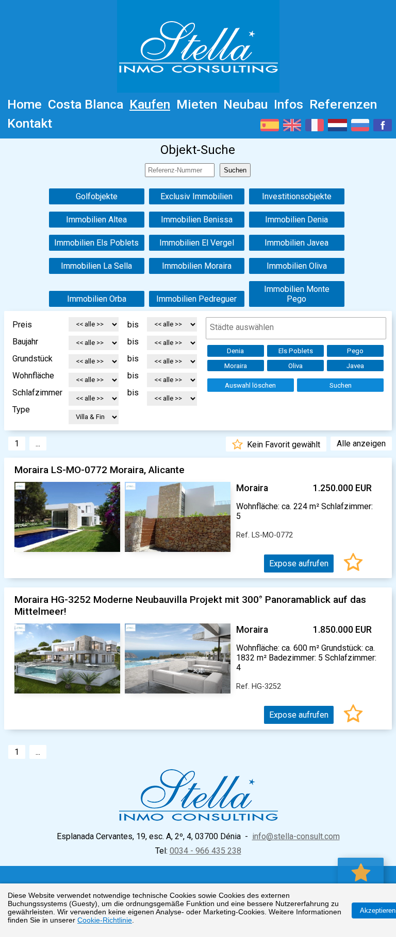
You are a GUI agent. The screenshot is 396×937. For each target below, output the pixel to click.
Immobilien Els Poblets (96, 243)
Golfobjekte (97, 196)
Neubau (245, 104)
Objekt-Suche (197, 150)
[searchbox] (297, 327)
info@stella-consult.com (296, 836)
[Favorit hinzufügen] (353, 563)
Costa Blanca (85, 104)
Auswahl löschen (250, 385)
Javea (355, 366)
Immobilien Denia (296, 219)
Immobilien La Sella (96, 266)
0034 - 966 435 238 (205, 851)
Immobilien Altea (96, 219)
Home (24, 104)
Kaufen (149, 104)
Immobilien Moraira (197, 266)
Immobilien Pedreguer (196, 299)
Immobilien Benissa (197, 219)
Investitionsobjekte (297, 196)
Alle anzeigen (361, 443)
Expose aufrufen (298, 563)
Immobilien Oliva (297, 266)
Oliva (295, 366)
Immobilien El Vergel (196, 243)
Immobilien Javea (296, 243)
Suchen (340, 385)
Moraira (235, 366)
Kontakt (29, 123)
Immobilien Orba (96, 299)
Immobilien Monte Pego (296, 294)
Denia (235, 351)
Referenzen (343, 104)
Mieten (196, 104)
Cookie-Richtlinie (104, 920)
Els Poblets (295, 351)
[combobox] (296, 328)
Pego (355, 351)
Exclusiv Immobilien (196, 196)
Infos (288, 104)
